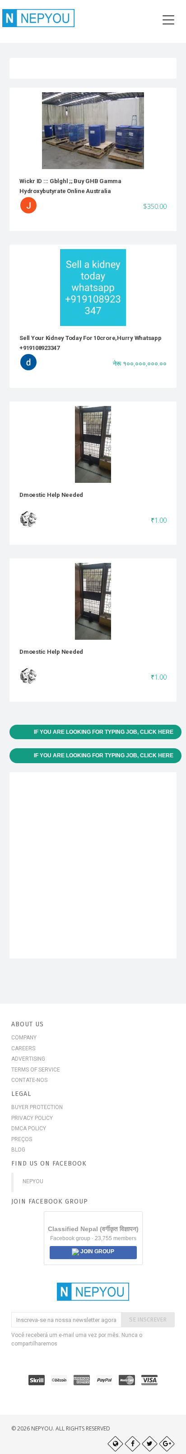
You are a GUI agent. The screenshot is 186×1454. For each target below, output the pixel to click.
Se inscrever (148, 1319)
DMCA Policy (28, 1128)
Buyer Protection (37, 1107)
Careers (23, 1048)
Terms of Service (35, 1070)
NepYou (33, 1181)
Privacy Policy (32, 1118)
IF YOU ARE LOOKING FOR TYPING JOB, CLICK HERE (103, 732)
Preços (21, 1139)
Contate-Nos (29, 1080)
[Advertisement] (93, 865)
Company (24, 1037)
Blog (18, 1150)
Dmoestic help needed (51, 494)
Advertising (28, 1059)
